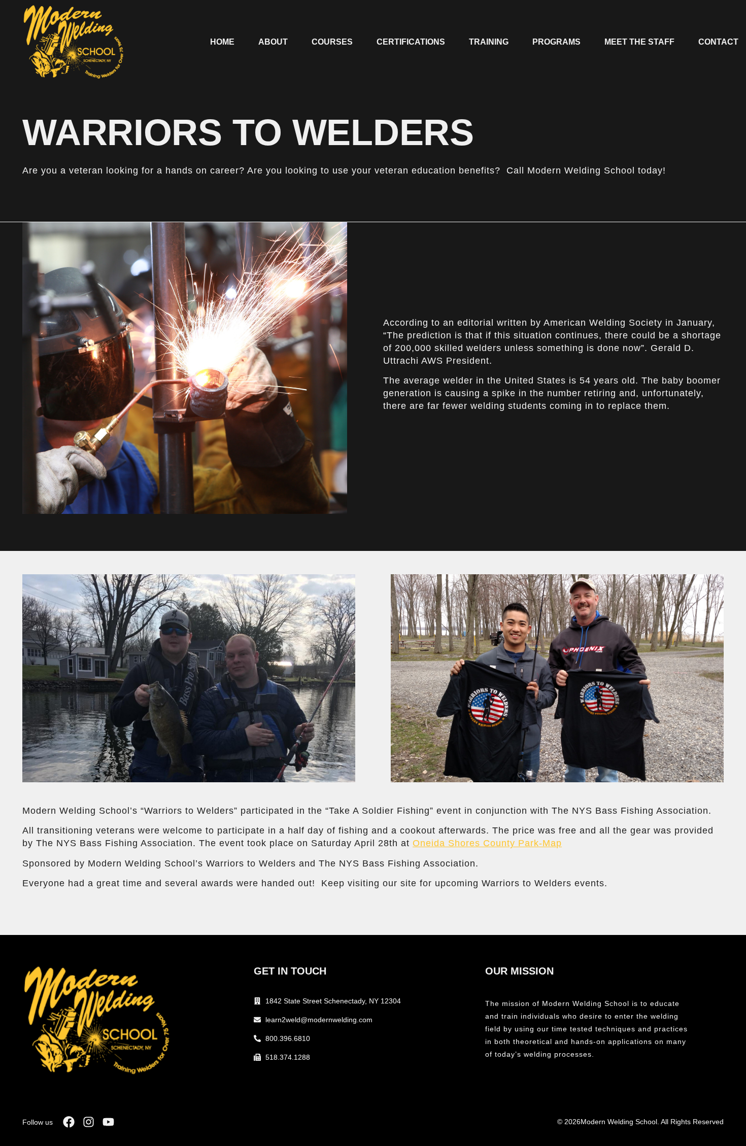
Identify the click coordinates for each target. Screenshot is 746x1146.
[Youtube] (108, 1122)
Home (222, 42)
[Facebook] (69, 1122)
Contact (718, 42)
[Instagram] (88, 1122)
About (273, 42)
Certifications (411, 42)
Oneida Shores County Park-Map (487, 843)
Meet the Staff (639, 42)
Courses (332, 42)
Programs (556, 42)
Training (488, 42)
